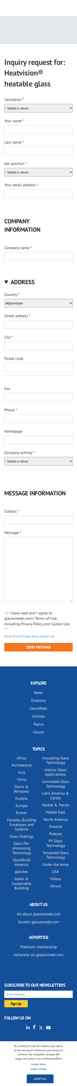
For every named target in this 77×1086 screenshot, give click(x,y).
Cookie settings (38, 1068)
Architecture (22, 765)
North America (56, 819)
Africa (21, 758)
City (7, 337)
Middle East (55, 812)
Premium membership (38, 946)
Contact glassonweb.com (38, 921)
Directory (38, 700)
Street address (16, 315)
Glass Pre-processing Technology (21, 848)
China (21, 779)
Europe (21, 805)
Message (11, 532)
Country (10, 294)
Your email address (20, 184)
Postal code (13, 358)
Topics (38, 724)
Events (21, 812)
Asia (21, 772)
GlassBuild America (21, 862)
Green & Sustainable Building (21, 883)
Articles (38, 716)
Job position (14, 163)
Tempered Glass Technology (56, 855)
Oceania (55, 826)
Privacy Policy (30, 636)
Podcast (55, 833)
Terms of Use (12, 636)
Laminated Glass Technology (55, 784)
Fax (7, 388)
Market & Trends (55, 805)
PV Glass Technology (55, 843)
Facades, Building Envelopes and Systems (21, 824)
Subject (10, 511)
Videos (55, 878)
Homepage (13, 431)
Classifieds (38, 708)
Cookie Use (47, 636)
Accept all (40, 1078)
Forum (38, 732)
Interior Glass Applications (55, 772)
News (38, 692)
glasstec (21, 871)
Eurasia (21, 798)
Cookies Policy (38, 1064)
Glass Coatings (21, 836)
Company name (17, 247)
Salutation (12, 99)
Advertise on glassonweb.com (39, 954)
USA (55, 871)
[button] (38, 282)
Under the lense (55, 864)
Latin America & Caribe (55, 795)
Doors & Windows (21, 789)
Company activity (18, 452)
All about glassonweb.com (39, 914)
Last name (12, 142)
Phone (9, 409)
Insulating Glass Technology (55, 760)
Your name (13, 120)
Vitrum (55, 886)
